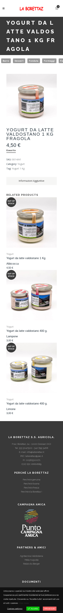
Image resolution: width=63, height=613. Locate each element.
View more (24, 603)
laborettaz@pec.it (34, 456)
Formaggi (49, 60)
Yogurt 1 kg (18, 168)
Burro (6, 60)
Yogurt (21, 164)
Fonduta (33, 60)
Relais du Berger (31, 563)
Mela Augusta (31, 560)
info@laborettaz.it (35, 452)
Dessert (19, 60)
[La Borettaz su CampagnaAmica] (31, 523)
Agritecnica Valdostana (31, 556)
